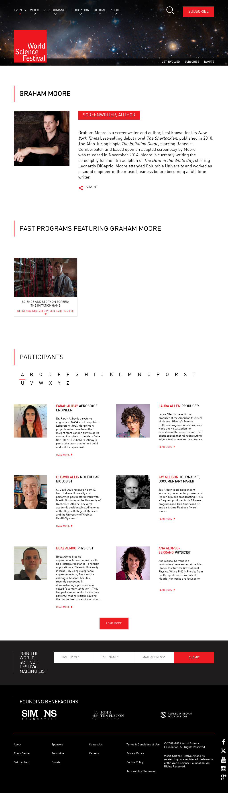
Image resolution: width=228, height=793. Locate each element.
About (17, 744)
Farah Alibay (77, 408)
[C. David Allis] (36, 497)
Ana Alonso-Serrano (175, 550)
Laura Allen (179, 406)
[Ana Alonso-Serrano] (138, 568)
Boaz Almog (74, 548)
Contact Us (96, 744)
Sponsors (57, 744)
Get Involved (21, 762)
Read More (63, 455)
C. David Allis (78, 479)
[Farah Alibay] (36, 426)
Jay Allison (179, 479)
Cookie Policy (134, 762)
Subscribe (198, 12)
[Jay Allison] (138, 497)
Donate (56, 762)
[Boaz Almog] (36, 568)
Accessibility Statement (141, 771)
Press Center (22, 753)
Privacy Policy (135, 753)
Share (91, 187)
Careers (94, 753)
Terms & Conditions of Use (143, 744)
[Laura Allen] (138, 426)
